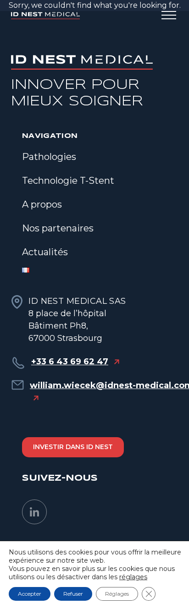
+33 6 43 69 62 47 (69, 362)
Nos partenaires (58, 228)
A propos (42, 204)
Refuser (73, 593)
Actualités (45, 252)
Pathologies (49, 156)
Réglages (117, 593)
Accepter (29, 593)
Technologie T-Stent (68, 180)
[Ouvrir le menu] (169, 15)
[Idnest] (45, 15)
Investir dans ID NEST (73, 447)
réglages (133, 577)
